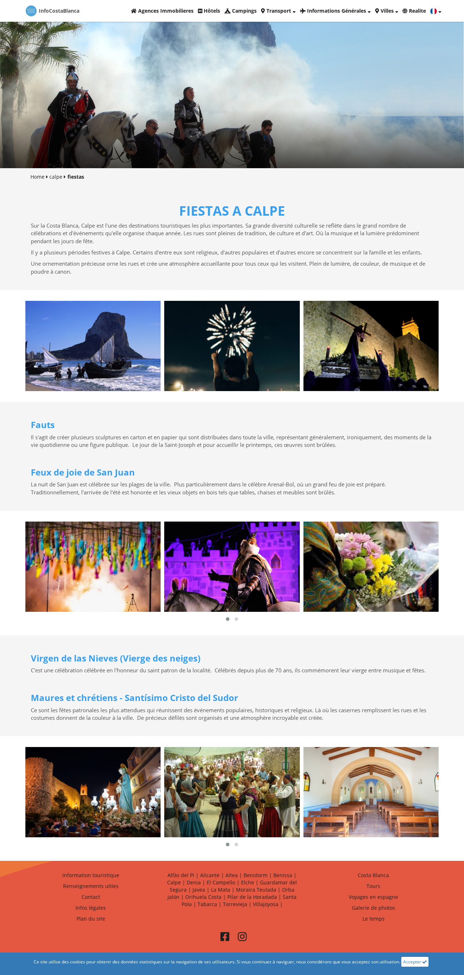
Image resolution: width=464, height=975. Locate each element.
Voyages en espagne (373, 896)
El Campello (221, 882)
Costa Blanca (373, 875)
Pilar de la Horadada (252, 896)
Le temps (373, 918)
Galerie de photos (373, 907)
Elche (247, 882)
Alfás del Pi (180, 875)
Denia (194, 882)
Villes (387, 10)
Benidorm (256, 875)
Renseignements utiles (91, 886)
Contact (91, 896)
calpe (55, 176)
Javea (198, 889)
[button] (227, 619)
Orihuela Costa (203, 896)
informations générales (337, 10)
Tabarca (207, 904)
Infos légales (90, 907)
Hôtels (211, 10)
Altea (231, 875)
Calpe (174, 882)
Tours (373, 886)
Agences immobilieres (165, 10)
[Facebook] (225, 939)
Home (37, 176)
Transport (279, 10)
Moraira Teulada (256, 889)
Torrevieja (235, 904)
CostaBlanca (59, 10)
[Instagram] (242, 939)
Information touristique (90, 875)
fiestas (75, 176)
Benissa (282, 875)
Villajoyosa (265, 904)
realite (416, 10)
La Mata (220, 889)
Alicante (210, 875)
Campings (244, 10)
